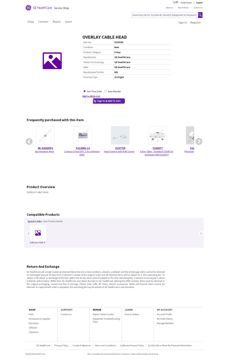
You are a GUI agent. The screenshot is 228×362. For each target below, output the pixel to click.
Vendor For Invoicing (93, 62)
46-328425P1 (45, 148)
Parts (31, 314)
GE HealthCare (43, 345)
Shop (31, 21)
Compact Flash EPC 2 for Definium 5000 (82, 153)
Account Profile (164, 314)
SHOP (32, 309)
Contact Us (198, 7)
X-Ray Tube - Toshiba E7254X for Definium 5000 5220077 (156, 153)
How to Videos (132, 314)
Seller (85, 67)
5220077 (158, 148)
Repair (57, 21)
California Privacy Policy (132, 345)
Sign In (182, 22)
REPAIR (97, 309)
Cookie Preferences (81, 345)
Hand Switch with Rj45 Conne (119, 151)
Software (33, 327)
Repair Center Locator (103, 314)
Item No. (87, 42)
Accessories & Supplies (39, 318)
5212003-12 (83, 148)
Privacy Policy (61, 345)
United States (186, 2)
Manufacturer (89, 57)
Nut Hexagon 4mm (44, 151)
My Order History (165, 318)
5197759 (120, 148)
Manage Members (165, 323)
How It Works (183, 7)
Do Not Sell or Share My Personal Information (170, 345)
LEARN (129, 309)
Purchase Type (90, 77)
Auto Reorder (114, 91)
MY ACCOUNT (165, 309)
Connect (43, 21)
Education (34, 323)
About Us (169, 7)
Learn (68, 21)
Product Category (92, 52)
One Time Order (94, 91)
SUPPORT (67, 309)
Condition (88, 47)
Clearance (33, 332)
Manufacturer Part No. (93, 72)
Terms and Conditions (105, 345)
